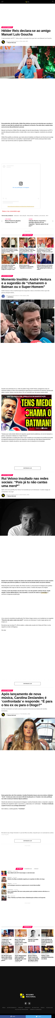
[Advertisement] (27, 16)
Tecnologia (49, 1007)
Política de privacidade (21, 1009)
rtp (47, 215)
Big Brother (35, 1007)
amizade (17, 215)
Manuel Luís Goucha (40, 215)
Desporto (27, 1007)
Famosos (20, 1007)
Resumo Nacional (12, 42)
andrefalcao (10, 297)
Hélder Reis (30, 215)
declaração (23, 215)
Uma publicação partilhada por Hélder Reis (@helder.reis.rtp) (21, 206)
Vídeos (42, 1007)
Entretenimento (11, 1007)
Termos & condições (35, 1009)
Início (3, 1007)
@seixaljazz (44, 592)
